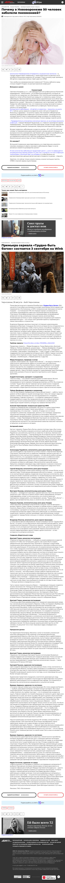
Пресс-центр (54, 840)
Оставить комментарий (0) (51, 167)
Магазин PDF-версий (55, 842)
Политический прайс (47, 844)
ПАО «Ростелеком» (7, 294)
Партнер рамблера (36, 876)
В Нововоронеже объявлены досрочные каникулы (22, 208)
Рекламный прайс (17, 840)
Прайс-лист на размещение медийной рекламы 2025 (27, 844)
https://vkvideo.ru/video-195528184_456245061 (39, 343)
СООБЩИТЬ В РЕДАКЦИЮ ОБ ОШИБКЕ (22, 846)
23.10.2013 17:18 (5, 6)
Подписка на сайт (45, 840)
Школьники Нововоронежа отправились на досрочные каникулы (33, 74)
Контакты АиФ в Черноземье (31, 840)
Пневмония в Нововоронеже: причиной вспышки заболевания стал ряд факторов (30, 203)
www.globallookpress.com (8, 65)
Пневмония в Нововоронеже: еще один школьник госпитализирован (27, 197)
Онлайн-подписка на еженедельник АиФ (38, 842)
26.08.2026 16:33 (6, 242)
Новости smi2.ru (7, 237)
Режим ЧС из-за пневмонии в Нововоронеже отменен (23, 214)
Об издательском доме (19, 842)
